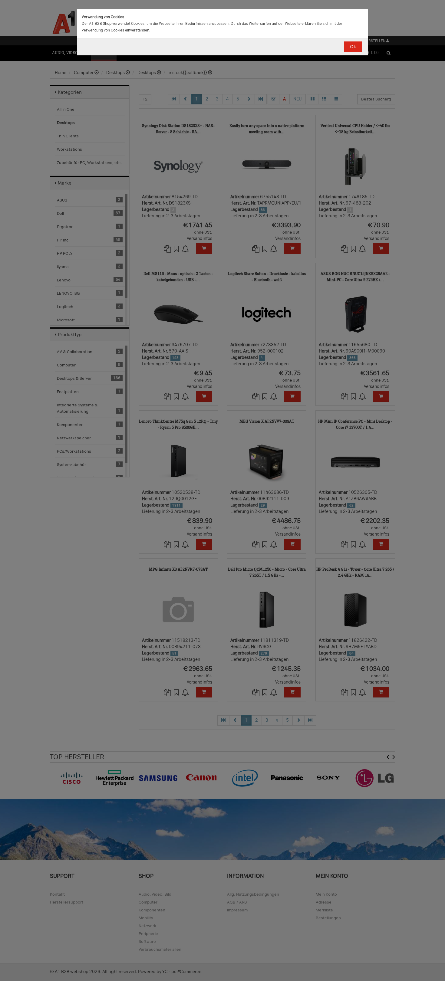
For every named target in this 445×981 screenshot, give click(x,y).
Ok (353, 46)
